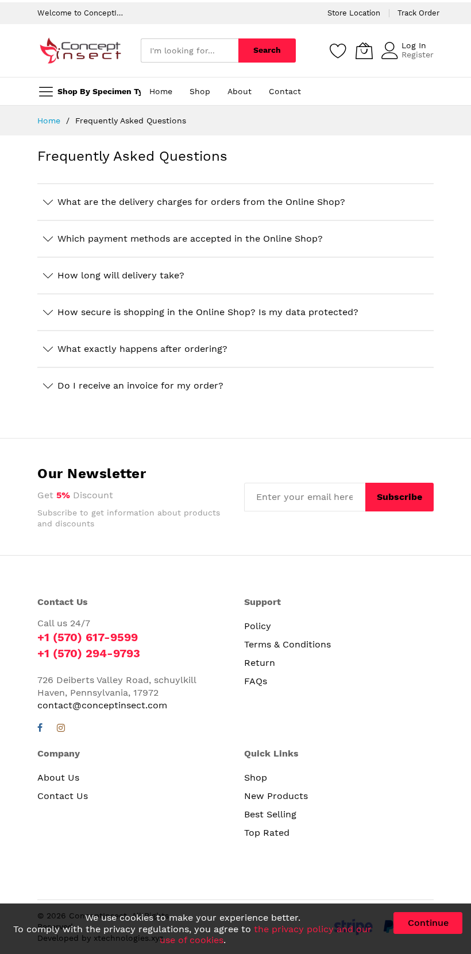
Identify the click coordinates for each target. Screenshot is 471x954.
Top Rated (266, 832)
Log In (413, 45)
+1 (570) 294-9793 (88, 653)
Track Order (418, 13)
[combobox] (189, 50)
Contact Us (62, 795)
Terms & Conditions (287, 644)
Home (50, 120)
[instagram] (61, 729)
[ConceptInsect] (80, 50)
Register (417, 54)
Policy (257, 626)
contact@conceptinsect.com (102, 705)
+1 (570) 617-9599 (87, 637)
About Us (58, 777)
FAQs (255, 681)
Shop (255, 777)
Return (259, 662)
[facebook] (40, 729)
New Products (276, 795)
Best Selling (270, 814)
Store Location (353, 13)
